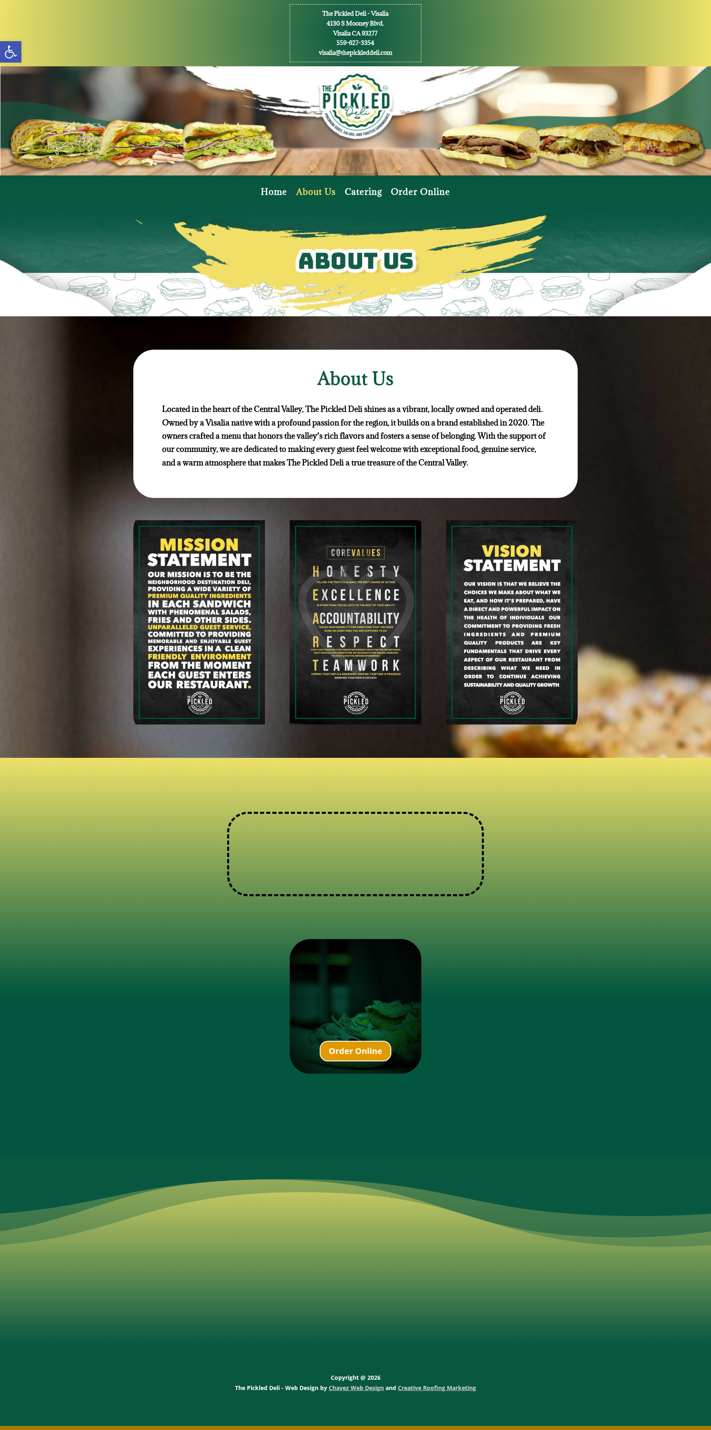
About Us (316, 193)
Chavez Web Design (356, 1388)
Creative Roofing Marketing (437, 1388)
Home (274, 193)
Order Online (420, 193)
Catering (363, 193)
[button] (10, 52)
